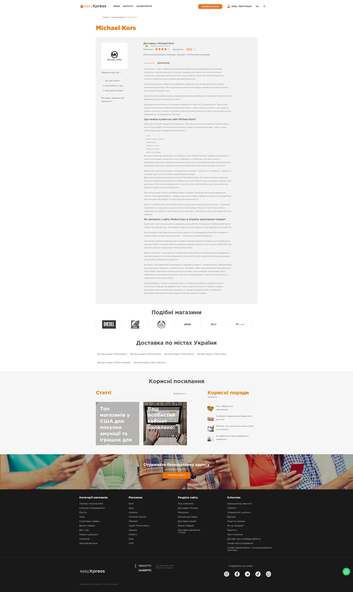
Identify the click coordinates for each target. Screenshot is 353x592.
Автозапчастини (88, 543)
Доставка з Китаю (188, 508)
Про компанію (186, 504)
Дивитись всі (180, 394)
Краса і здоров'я (88, 535)
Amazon (133, 513)
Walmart (133, 521)
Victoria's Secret (137, 517)
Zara (131, 539)
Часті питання (235, 535)
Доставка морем (187, 521)
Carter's (133, 535)
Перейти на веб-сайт (110, 73)
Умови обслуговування (240, 543)
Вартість (128, 6)
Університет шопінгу (239, 513)
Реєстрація (245, 6)
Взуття (83, 513)
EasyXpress (97, 584)
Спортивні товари (89, 521)
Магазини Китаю (114, 91)
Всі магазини (112, 81)
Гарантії (231, 508)
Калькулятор (144, 6)
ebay (131, 508)
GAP (131, 543)
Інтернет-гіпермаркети (92, 508)
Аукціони (84, 539)
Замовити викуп (210, 6)
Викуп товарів (186, 526)
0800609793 (145, 566)
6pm (131, 504)
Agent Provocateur (139, 526)
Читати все (212, 397)
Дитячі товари (87, 526)
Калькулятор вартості (239, 504)
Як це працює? (235, 526)
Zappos (133, 530)
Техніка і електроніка (91, 504)
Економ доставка (187, 517)
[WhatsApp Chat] (346, 571)
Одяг (82, 517)
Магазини (183, 513)
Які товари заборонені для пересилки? (112, 99)
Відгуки (231, 517)
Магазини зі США (114, 86)
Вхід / (235, 6)
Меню (116, 6)
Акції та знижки (236, 521)
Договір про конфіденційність (244, 539)
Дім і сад (84, 530)
